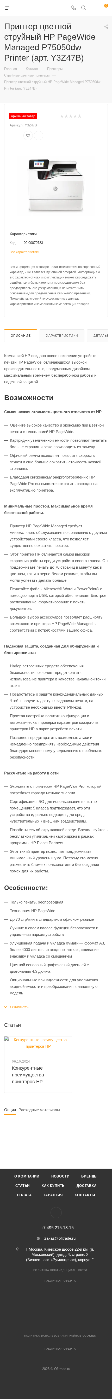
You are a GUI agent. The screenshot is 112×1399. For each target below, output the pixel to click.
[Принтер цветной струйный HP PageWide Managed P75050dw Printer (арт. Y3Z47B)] (56, 186)
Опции (10, 1109)
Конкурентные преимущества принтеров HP (28, 1074)
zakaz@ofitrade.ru (60, 1238)
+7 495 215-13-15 (57, 1228)
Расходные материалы (39, 1109)
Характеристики (62, 335)
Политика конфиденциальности (60, 1270)
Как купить (53, 1186)
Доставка (86, 1186)
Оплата (24, 1195)
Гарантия (53, 1195)
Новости (60, 1176)
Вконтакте (56, 1212)
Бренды (89, 1176)
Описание (20, 335)
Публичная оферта (60, 1280)
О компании (26, 1176)
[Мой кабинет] (93, 8)
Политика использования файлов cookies (60, 1335)
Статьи (22, 1186)
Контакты (85, 1195)
